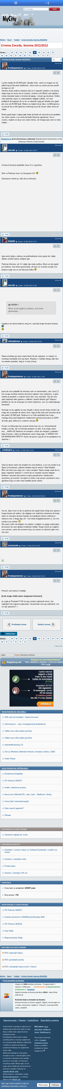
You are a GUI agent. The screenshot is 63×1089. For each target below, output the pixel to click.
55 (16, 52)
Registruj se (6, 139)
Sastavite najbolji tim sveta (16, 835)
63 (53, 52)
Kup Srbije (9, 931)
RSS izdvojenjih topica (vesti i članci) (20, 967)
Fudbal (16, 40)
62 (48, 52)
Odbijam (55, 1085)
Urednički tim (33, 1020)
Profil (6, 134)
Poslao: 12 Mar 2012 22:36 (30, 545)
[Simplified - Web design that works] (44, 1050)
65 (6, 56)
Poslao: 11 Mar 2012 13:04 (35, 376)
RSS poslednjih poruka (14, 960)
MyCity (2, 40)
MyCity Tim (16, 1079)
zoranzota (13, 545)
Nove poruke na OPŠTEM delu (15, 768)
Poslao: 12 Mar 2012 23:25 (35, 576)
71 (34, 56)
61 (44, 52)
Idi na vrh (59, 646)
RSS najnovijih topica (14, 953)
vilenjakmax (14, 341)
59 (35, 52)
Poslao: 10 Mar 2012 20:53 (27, 150)
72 (38, 56)
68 (20, 56)
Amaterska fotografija (14, 774)
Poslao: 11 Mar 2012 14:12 (24, 450)
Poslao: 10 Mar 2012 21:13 (27, 241)
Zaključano (10, 634)
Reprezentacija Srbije (14, 938)
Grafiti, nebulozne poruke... (16, 787)
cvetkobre (7, 450)
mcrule (11, 150)
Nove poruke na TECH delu (14, 712)
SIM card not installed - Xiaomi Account (21, 717)
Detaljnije (31, 989)
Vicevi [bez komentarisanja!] (17, 801)
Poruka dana (10, 866)
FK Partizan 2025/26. (14, 924)
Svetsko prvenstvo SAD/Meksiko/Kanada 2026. (25, 917)
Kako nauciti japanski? (14, 808)
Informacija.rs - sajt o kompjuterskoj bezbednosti (25, 724)
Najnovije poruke (10, 1020)
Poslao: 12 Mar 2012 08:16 (35, 496)
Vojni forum (38, 1029)
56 (21, 52)
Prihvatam (43, 1085)
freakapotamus (15, 68)
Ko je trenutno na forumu (13, 981)
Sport (9, 40)
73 (43, 56)
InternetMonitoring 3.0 (14, 745)
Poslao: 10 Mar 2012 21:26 (27, 285)
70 (29, 56)
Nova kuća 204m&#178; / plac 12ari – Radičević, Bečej (28, 794)
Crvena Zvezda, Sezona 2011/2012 (34, 40)
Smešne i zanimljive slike (15, 859)
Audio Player (10, 758)
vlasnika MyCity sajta (10, 1071)
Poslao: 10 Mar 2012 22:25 (32, 341)
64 (2, 56)
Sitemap (22, 1020)
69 (25, 56)
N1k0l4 (11, 241)
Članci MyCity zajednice (50, 1020)
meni (16, 3)
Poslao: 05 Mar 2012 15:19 (35, 68)
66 (11, 56)
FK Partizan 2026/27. (14, 781)
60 (39, 52)
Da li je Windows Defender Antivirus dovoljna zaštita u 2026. (30, 752)
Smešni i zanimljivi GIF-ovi (16, 873)
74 (47, 56)
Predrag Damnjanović (10, 1077)
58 (30, 52)
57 (26, 52)
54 (12, 52)
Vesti (46, 1026)
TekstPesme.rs (45, 1032)
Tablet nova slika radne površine (18, 731)
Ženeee (8, 815)
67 (16, 56)
